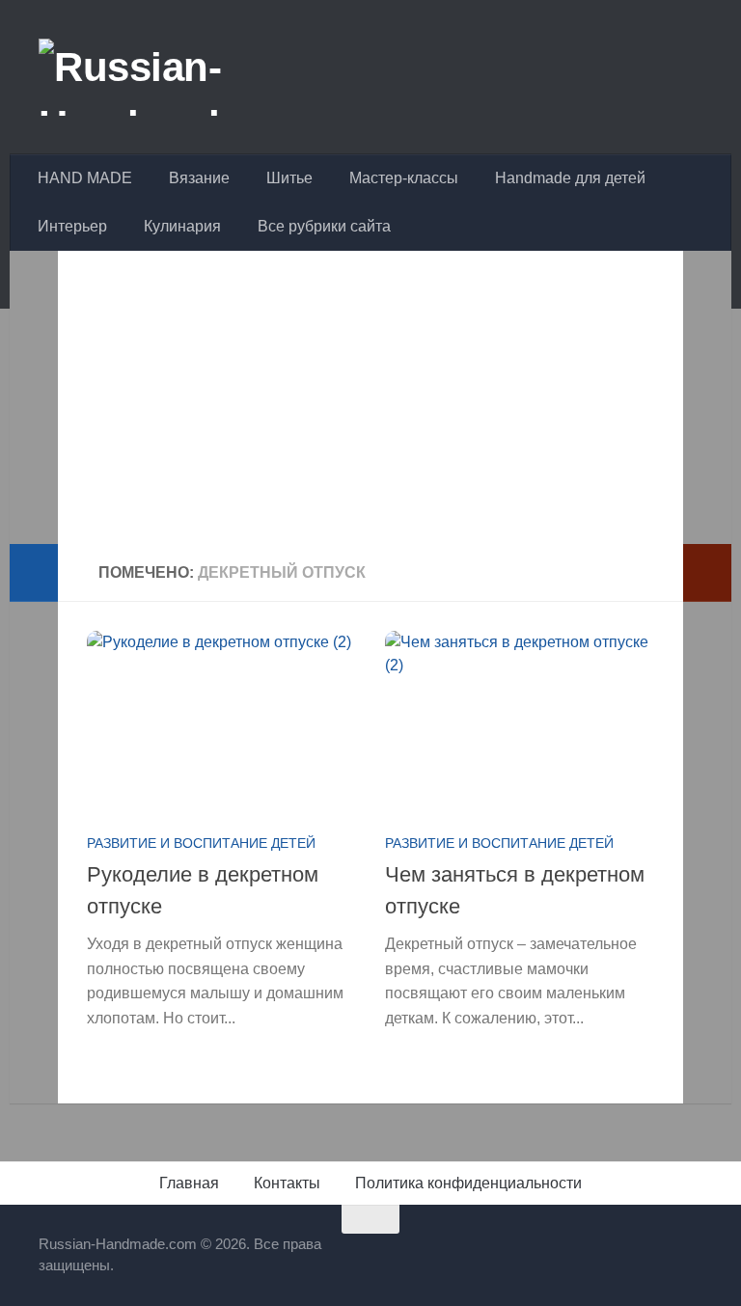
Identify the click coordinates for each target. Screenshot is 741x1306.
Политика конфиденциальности (468, 1183)
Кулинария (182, 226)
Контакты (287, 1183)
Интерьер (72, 226)
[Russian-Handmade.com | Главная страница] (187, 77)
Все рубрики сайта (324, 226)
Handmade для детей (570, 178)
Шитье (289, 178)
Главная (189, 1183)
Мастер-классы (403, 178)
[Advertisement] (370, 409)
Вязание (199, 178)
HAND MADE (85, 178)
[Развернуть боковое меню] (34, 573)
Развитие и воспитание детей (201, 843)
